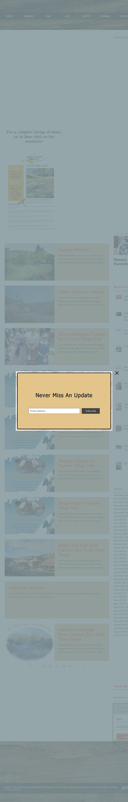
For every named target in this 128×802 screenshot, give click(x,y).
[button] (117, 373)
